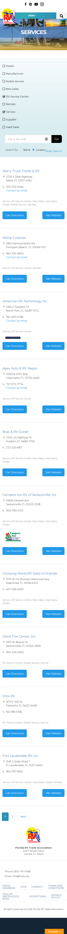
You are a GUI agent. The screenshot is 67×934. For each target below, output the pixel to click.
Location (40, 150)
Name (26, 150)
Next (23, 816)
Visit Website (53, 215)
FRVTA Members (8, 887)
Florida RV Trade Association (9, 16)
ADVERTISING (37, 896)
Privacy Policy (56, 896)
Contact (37, 886)
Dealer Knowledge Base (10, 896)
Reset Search (53, 151)
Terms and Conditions (56, 887)
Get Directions (15, 215)
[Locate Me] (46, 139)
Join (23, 886)
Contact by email (16, 190)
